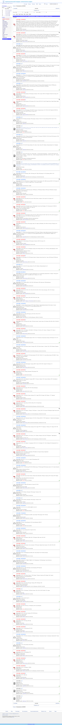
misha (23, 317)
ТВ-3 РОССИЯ (49, 163)
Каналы (50, 711)
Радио (55, 711)
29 (9, 15)
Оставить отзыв (5, 24)
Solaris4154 (24, 149)
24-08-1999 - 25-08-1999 (20, 73)
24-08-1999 (18, 63)
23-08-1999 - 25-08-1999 (20, 188)
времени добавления (31, 16)
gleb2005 (23, 431)
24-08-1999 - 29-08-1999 (20, 658)
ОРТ (21, 127)
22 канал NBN (44, 163)
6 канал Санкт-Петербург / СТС (37, 163)
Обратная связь (43, 711)
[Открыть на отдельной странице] (25, 19)
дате (26, 16)
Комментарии (5, 25)
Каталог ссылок (5, 34)
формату (37, 16)
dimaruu (23, 391)
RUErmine (24, 253)
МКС (43, 127)
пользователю (42, 16)
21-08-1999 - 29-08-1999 (20, 32)
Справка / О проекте (5, 713)
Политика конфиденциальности (14, 713)
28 (9, 14)
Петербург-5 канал (27, 163)
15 (6, 15)
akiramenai (24, 30)
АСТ (44, 127)
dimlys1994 (24, 51)
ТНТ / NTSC (31, 127)
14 (6, 14)
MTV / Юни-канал (48, 127)
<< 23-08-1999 (15, 8)
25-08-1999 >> (58, 8)
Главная (7, 711)
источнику (46, 16)
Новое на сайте (5, 26)
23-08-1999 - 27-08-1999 (20, 19)
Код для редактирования (34, 711)
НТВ (31, 163)
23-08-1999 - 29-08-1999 (20, 53)
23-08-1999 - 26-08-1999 (20, 230)
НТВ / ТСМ (35, 127)
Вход (12, 711)
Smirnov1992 (24, 586)
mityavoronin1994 (25, 97)
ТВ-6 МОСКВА (43, 164)
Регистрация (17, 711)
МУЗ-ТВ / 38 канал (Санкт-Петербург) (25, 164)
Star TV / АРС (21, 128)
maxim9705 (24, 342)
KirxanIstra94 (24, 383)
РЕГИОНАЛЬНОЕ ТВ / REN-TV (36, 164)
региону (50, 16)
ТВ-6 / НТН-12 (39, 127)
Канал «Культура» (54, 127)
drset (23, 185)
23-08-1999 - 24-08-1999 (20, 179)
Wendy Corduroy (25, 41)
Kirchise (23, 471)
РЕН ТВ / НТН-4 (26, 127)
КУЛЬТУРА (47, 164)
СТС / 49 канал (25, 128)
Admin (23, 132)
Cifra (23, 398)
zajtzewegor (24, 89)
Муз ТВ (29, 128)
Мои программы (25, 711)
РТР (22, 127)
